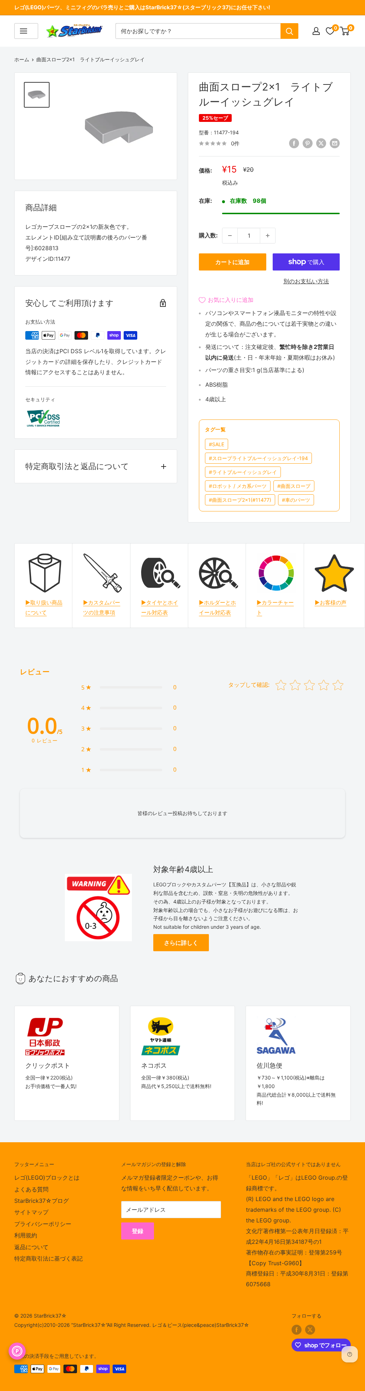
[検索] (289, 31)
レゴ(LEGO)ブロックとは (46, 1177)
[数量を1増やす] (267, 235)
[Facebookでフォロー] (297, 1330)
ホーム (21, 59)
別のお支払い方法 (306, 281)
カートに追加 (232, 262)
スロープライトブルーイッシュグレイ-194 (258, 458)
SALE (216, 444)
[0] (344, 31)
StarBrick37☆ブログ (41, 1200)
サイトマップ (31, 1212)
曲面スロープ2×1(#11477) (240, 500)
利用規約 (25, 1235)
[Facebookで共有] (294, 143)
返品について (31, 1247)
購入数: (208, 235)
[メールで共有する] (335, 143)
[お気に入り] (330, 31)
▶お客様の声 (330, 602)
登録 (137, 1231)
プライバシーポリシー (42, 1223)
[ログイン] (316, 31)
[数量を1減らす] (229, 235)
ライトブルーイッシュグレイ (243, 472)
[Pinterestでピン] (308, 143)
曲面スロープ (293, 486)
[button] (128, 687)
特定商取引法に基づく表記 (48, 1258)
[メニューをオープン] (26, 31)
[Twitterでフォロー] (310, 1330)
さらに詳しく (181, 942)
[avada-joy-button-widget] (17, 1351)
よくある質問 (31, 1189)
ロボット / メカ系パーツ (238, 486)
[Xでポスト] (321, 143)
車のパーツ (296, 500)
